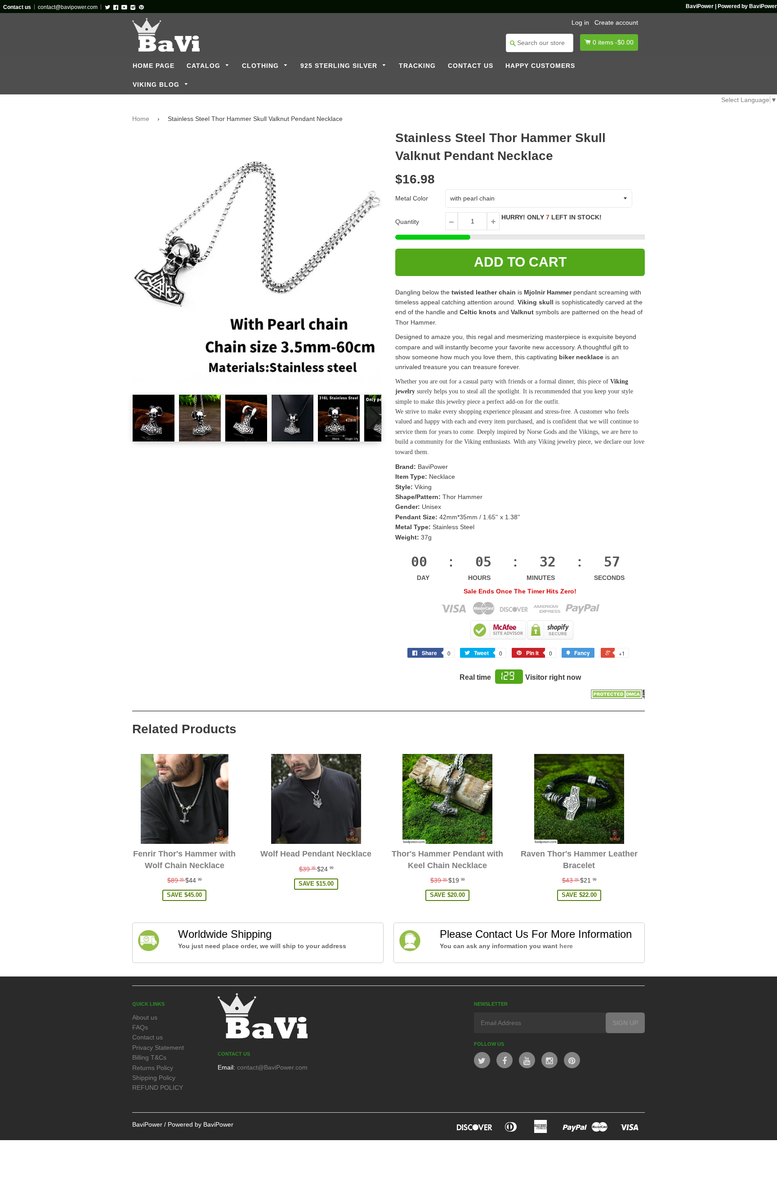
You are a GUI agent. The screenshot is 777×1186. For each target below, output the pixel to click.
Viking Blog (157, 84)
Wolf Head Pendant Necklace (315, 853)
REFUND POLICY (157, 1087)
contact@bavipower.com (68, 7)
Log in (580, 22)
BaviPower (147, 1124)
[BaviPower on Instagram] (549, 1060)
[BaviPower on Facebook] (504, 1060)
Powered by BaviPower (200, 1124)
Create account (616, 22)
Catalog (205, 65)
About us (144, 1017)
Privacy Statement (158, 1047)
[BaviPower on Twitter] (482, 1060)
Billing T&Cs (149, 1057)
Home (140, 118)
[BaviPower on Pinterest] (572, 1060)
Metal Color (411, 198)
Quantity (407, 221)
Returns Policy (152, 1067)
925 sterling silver (340, 65)
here (566, 946)
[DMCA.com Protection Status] (618, 696)
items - (613, 42)
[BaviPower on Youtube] (527, 1060)
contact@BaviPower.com (272, 1067)
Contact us (470, 65)
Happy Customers (540, 65)
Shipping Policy (153, 1077)
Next (374, 417)
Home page (153, 65)
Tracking (417, 65)
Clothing (261, 65)
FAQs (140, 1027)
